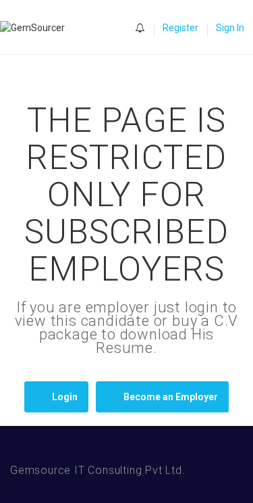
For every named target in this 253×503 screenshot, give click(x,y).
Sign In (230, 27)
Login (65, 396)
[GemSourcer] (39, 27)
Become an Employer (170, 396)
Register (180, 27)
